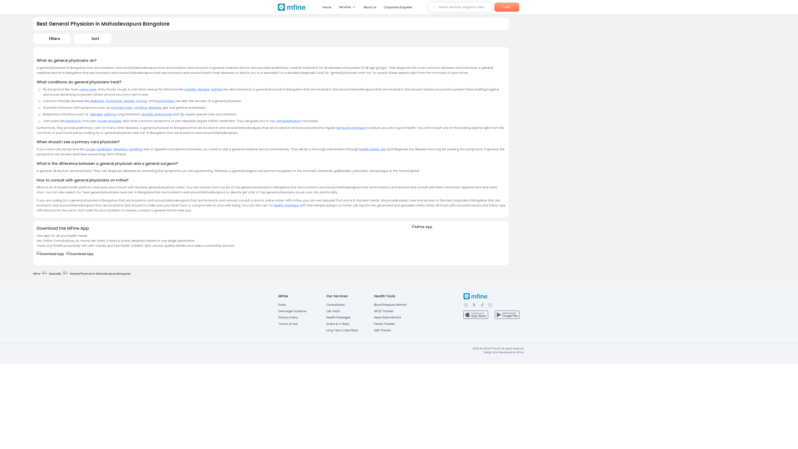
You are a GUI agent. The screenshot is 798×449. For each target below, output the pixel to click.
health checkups (286, 205)
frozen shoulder (109, 121)
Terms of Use (288, 324)
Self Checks (382, 330)
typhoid (216, 89)
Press (282, 305)
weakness (104, 149)
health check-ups (372, 149)
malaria (190, 89)
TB (181, 114)
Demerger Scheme (292, 311)
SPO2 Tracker (383, 311)
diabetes (97, 101)
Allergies (96, 114)
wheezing (120, 149)
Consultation (335, 305)
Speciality (55, 273)
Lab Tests (333, 311)
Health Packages (338, 317)
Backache (73, 121)
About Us (369, 7)
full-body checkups (351, 128)
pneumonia (163, 114)
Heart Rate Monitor (387, 317)
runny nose (87, 89)
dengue (203, 89)
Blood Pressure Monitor (390, 305)
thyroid (141, 101)
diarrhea (154, 108)
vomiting (140, 108)
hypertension (165, 101)
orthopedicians (288, 121)
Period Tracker (384, 324)
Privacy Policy (288, 317)
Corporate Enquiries (398, 7)
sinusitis (147, 114)
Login (507, 7)
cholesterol (113, 101)
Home (327, 7)
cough (90, 149)
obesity (129, 101)
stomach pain (121, 108)
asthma (110, 114)
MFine (36, 273)
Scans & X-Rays (337, 324)
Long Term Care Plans (342, 330)
